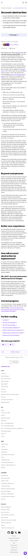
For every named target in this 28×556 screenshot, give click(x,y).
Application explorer (5, 418)
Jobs (14, 543)
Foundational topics (5, 459)
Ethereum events (5, 480)
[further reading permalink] (0, 316)
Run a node (3, 391)
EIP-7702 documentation (10, 325)
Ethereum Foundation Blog (7, 493)
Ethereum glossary (5, 402)
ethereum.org (5, 366)
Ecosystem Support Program (8, 496)
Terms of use (14, 547)
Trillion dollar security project (7, 527)
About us (14, 535)
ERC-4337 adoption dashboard (11, 327)
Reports (3, 525)
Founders (3, 467)
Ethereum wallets (5, 381)
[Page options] (8, 48)
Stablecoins (3, 420)
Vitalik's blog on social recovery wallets (13, 332)
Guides (2, 410)
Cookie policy (14, 549)
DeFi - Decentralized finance (7, 425)
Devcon (3, 499)
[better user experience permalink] (0, 226)
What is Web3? (4, 384)
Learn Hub (3, 373)
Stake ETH (3, 433)
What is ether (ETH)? (5, 378)
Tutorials (3, 446)
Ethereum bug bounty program (8, 488)
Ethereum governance (6, 522)
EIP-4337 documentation (10, 322)
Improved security (5, 512)
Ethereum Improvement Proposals (8, 520)
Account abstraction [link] (20, 8)
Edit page (12, 48)
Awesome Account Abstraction (11, 335)
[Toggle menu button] (26, 2)
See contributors (14, 44)
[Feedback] (25, 553)
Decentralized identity (6, 431)
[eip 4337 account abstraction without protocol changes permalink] (0, 277)
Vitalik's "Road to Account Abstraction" (13, 330)
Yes (5, 344)
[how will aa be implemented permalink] (0, 256)
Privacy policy (14, 545)
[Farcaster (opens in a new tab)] (12, 532)
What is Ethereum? (5, 376)
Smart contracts (4, 386)
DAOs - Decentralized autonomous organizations (12, 428)
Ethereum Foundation (6, 491)
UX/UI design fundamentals (7, 462)
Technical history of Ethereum (7, 514)
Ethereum (20, 52)
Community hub (4, 475)
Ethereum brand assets (14, 538)
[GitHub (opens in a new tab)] (8, 532)
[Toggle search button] (23, 2)
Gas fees (3, 389)
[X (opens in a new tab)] (16, 532)
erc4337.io (6, 320)
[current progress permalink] (0, 301)
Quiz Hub (3, 397)
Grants (2, 457)
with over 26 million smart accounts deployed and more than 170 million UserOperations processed (13, 309)
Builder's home (4, 444)
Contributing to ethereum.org (7, 483)
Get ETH (3, 415)
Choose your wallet (5, 412)
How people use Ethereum (7, 399)
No (12, 344)
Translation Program (5, 486)
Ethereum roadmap (6, 8)
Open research (4, 517)
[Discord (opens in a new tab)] (19, 532)
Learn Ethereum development (7, 454)
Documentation (4, 449)
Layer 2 (2, 436)
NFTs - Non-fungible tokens (7, 423)
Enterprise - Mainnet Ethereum (8, 465)
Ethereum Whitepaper (6, 507)
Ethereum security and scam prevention (10, 394)
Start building (4, 452)
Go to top (15, 362)
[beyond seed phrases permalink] (0, 173)
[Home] (2, 2)
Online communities (5, 478)
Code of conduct (14, 540)
